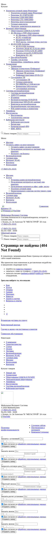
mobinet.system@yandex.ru (32, 273)
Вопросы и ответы (14, 301)
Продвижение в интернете (38, 429)
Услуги (9, 287)
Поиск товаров (10, 134)
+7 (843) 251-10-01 (8, 169)
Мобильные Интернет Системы (14, 215)
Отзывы (9, 290)
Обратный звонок (8, 233)
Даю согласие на (24, 444)
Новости (9, 296)
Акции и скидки (13, 299)
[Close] (2, 449)
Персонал (10, 294)
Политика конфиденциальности (10, 429)
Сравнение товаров (29, 206)
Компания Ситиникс (40, 432)
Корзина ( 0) (6, 208)
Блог (8, 285)
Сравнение (43, 206)
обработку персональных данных (32, 444)
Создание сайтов (38, 425)
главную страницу (23, 269)
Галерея (9, 292)
